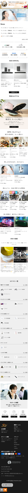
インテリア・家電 (5, 242)
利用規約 (3, 441)
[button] (26, 15)
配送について (17, 428)
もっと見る (25, 299)
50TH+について (4, 430)
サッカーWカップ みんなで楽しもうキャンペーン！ (12, 27)
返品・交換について (18, 431)
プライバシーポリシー (6, 440)
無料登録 (16, 426)
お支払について (17, 429)
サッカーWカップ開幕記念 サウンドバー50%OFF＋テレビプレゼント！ (14, 30)
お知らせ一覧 (24, 39)
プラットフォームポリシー (6, 438)
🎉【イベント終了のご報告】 (7, 36)
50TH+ (11, 480)
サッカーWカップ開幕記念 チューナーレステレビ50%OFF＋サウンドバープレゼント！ (14, 33)
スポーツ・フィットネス (15, 242)
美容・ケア (23, 242)
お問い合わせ (4, 432)
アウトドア (14, 244)
